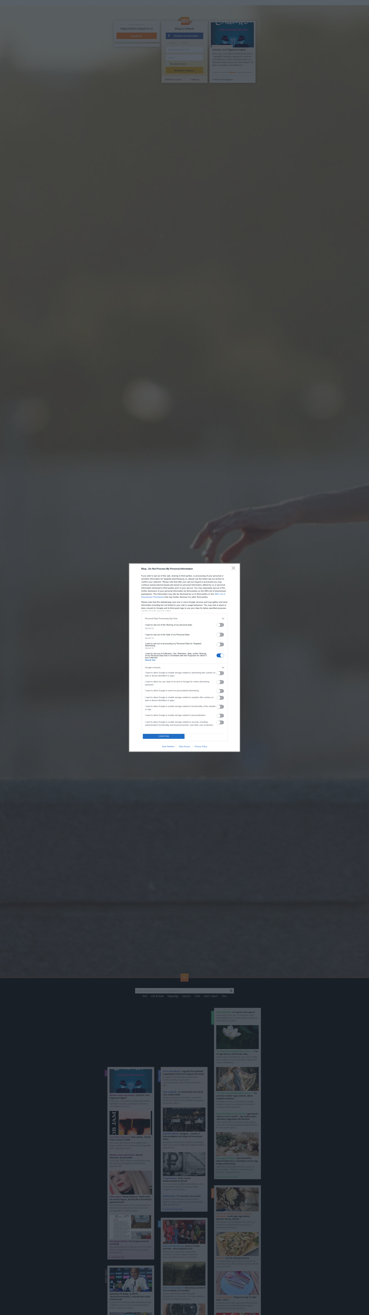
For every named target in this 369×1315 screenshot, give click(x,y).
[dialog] (184, 657)
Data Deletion (168, 746)
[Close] (234, 569)
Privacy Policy (201, 746)
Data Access (184, 746)
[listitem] (184, 618)
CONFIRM (163, 736)
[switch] (220, 625)
